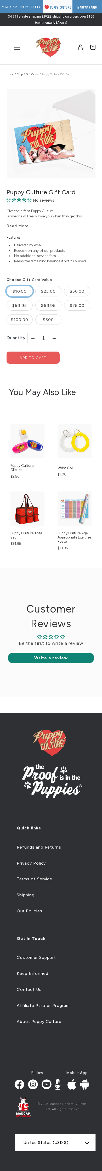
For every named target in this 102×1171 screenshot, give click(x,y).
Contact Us (29, 989)
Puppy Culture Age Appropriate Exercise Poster (74, 537)
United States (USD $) (45, 1142)
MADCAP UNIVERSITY (21, 7)
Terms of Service (34, 878)
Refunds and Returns (39, 847)
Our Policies (29, 910)
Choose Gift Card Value (29, 280)
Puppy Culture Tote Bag (26, 535)
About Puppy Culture (39, 1021)
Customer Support (36, 957)
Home (10, 74)
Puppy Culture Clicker (21, 467)
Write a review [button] (50, 657)
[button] (20, 200)
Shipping (26, 894)
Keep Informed (32, 973)
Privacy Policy (31, 863)
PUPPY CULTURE (60, 7)
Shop (20, 74)
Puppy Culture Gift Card (41, 192)
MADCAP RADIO (87, 7)
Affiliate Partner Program (43, 1005)
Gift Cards (32, 74)
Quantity (16, 337)
